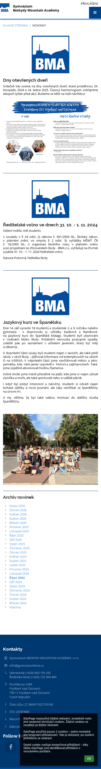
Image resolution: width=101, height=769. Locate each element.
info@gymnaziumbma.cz (26, 665)
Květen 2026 (18, 514)
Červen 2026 (18, 510)
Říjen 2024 (17, 578)
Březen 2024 (17, 603)
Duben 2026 (17, 518)
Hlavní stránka (15, 25)
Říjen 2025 (16, 535)
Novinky (39, 25)
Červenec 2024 (19, 590)
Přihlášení (89, 3)
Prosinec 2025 (19, 527)
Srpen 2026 (17, 506)
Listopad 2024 (19, 573)
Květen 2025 (18, 556)
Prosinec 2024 (19, 569)
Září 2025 (15, 539)
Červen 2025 (18, 552)
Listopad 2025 (19, 531)
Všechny (15, 607)
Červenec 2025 (19, 548)
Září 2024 (15, 582)
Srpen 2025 (17, 544)
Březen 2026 (17, 523)
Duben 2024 (17, 599)
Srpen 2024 (17, 586)
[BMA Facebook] (11, 747)
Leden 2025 (17, 565)
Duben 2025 (17, 561)
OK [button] (89, 758)
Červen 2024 (18, 594)
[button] (95, 13)
